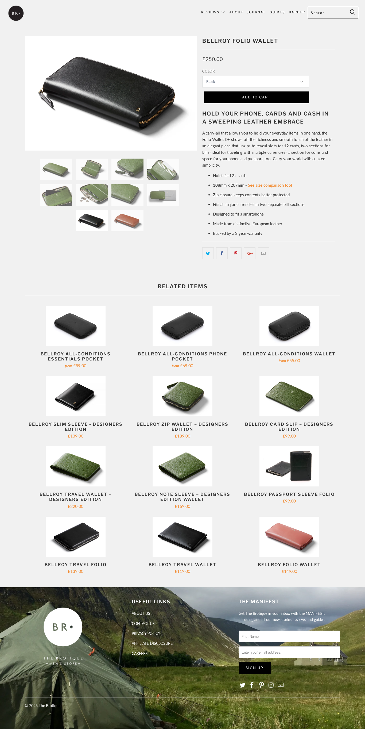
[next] (187, 97)
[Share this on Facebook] (222, 253)
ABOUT (236, 12)
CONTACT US (143, 623)
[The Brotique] (32, 14)
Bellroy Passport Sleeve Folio (289, 466)
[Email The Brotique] (281, 685)
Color (208, 71)
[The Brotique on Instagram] (271, 685)
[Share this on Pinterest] (236, 253)
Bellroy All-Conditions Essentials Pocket (75, 326)
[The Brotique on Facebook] (252, 685)
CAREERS (140, 653)
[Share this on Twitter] (208, 253)
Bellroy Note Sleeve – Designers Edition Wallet (182, 466)
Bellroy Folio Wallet (289, 537)
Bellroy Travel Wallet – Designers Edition (75, 466)
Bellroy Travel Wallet (182, 537)
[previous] (34, 97)
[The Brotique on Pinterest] (262, 685)
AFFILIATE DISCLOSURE (152, 643)
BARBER (297, 12)
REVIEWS (210, 12)
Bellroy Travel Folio (75, 537)
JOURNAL (256, 12)
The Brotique (49, 705)
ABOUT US (141, 613)
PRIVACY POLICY (146, 633)
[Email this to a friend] (263, 253)
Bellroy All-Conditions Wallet (289, 326)
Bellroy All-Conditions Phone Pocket (182, 326)
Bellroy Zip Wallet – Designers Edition (182, 396)
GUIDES (277, 12)
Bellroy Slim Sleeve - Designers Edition (75, 396)
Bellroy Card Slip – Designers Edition (289, 396)
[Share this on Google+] (249, 253)
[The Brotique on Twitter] (243, 685)
